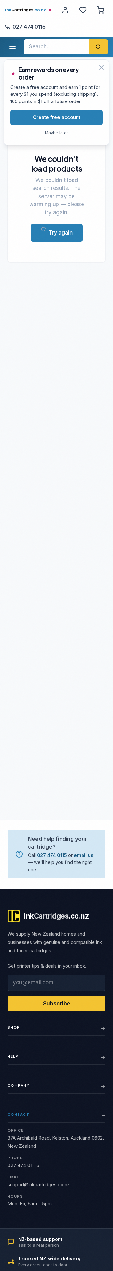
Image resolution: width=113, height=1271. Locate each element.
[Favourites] (82, 10)
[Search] (98, 46)
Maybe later (56, 132)
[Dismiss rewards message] (101, 67)
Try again (60, 232)
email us (84, 855)
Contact (18, 1114)
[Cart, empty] (100, 10)
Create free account (56, 117)
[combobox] (56, 46)
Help (13, 1056)
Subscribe (56, 1003)
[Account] (65, 10)
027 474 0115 (29, 27)
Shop (14, 1027)
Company (18, 1085)
